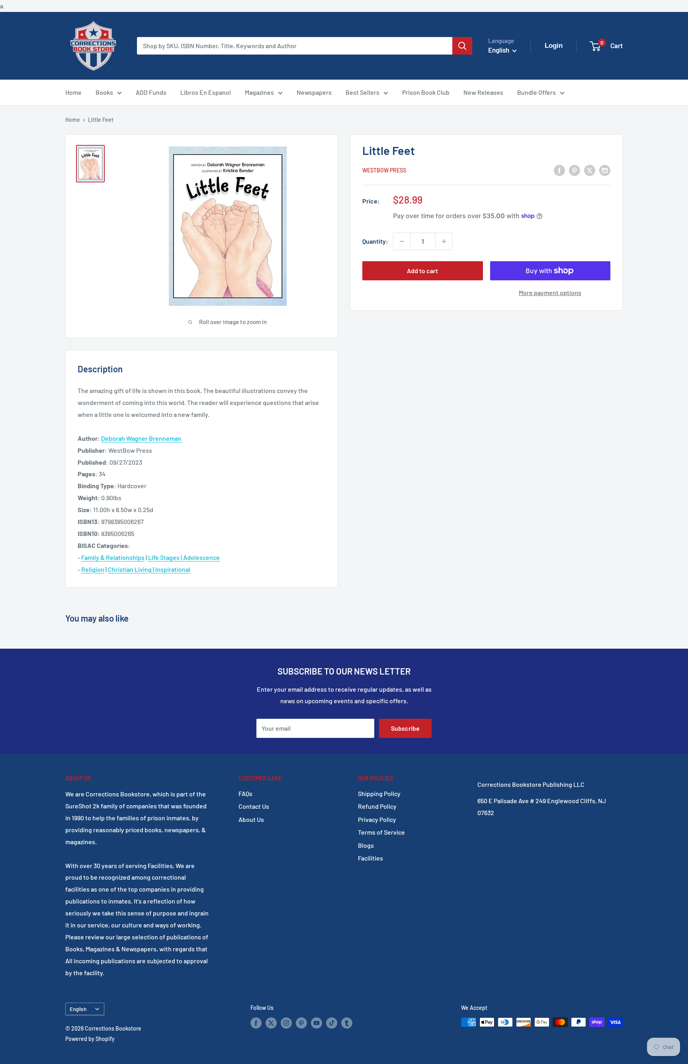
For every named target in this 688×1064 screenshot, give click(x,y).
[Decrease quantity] (401, 241)
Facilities (370, 858)
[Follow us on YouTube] (316, 1023)
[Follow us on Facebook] (256, 1023)
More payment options (550, 292)
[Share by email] (604, 170)
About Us (251, 819)
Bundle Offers (536, 92)
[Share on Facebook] (559, 170)
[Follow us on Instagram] (286, 1023)
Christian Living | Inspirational (149, 569)
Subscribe (405, 728)
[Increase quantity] (444, 241)
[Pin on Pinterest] (574, 170)
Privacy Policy (377, 819)
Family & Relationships (113, 557)
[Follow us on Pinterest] (301, 1023)
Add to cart (422, 270)
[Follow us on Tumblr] (346, 1023)
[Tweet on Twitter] (589, 170)
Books (104, 92)
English (78, 1008)
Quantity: (375, 241)
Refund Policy (377, 806)
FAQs (245, 793)
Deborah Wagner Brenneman (141, 438)
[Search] (462, 46)
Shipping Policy (379, 793)
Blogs (366, 845)
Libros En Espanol (205, 92)
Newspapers (314, 92)
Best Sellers (362, 92)
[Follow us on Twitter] (271, 1023)
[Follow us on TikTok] (331, 1023)
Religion (92, 569)
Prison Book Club (426, 92)
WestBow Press (384, 170)
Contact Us (253, 806)
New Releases (483, 92)
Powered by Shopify (90, 1038)
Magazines (259, 92)
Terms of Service (381, 832)
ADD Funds (151, 92)
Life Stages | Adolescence (184, 557)
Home (73, 92)
